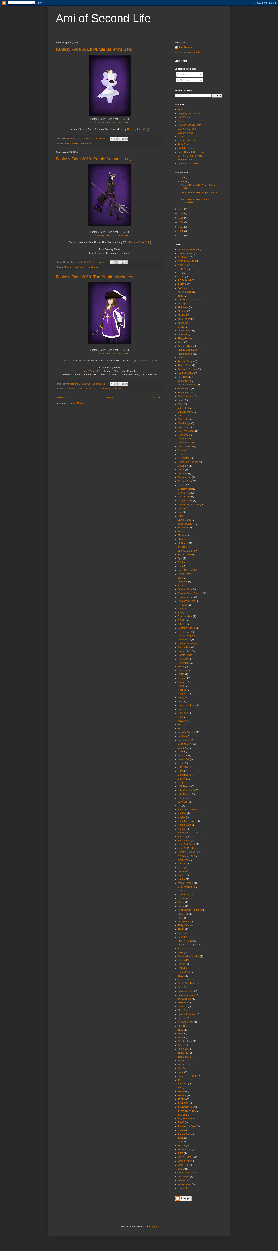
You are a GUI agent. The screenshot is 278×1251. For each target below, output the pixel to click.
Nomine (182, 871)
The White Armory (187, 1110)
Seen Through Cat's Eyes (191, 152)
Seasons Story (185, 999)
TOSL (181, 1138)
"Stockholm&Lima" (187, 261)
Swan (181, 1072)
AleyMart (182, 315)
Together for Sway (187, 1126)
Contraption (184, 435)
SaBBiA (182, 975)
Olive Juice (183, 894)
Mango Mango (185, 825)
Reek (180, 952)
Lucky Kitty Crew (186, 140)
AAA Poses (183, 288)
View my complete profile (188, 52)
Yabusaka (183, 1180)
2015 (181, 218)
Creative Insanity (186, 442)
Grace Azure (184, 639)
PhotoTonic (183, 921)
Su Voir (181, 1060)
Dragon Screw (185, 500)
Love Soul (183, 802)
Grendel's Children (187, 643)
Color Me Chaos (186, 431)
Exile (180, 577)
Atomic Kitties (185, 365)
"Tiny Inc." (183, 268)
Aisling (181, 303)
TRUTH (182, 1145)
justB (180, 716)
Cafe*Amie (183, 408)
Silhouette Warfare (187, 1014)
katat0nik (182, 720)
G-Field (181, 624)
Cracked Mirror (185, 438)
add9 (180, 296)
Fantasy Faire (185, 589)
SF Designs (184, 1002)
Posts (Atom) (76, 403)
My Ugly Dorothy (186, 856)
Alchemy (182, 311)
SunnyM (182, 1064)
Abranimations (185, 292)
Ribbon (181, 964)
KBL (180, 724)
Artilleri (181, 357)
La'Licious (183, 748)
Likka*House (184, 774)
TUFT (180, 1153)
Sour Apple (183, 1045)
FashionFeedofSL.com (189, 125)
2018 (181, 177)
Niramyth (182, 867)
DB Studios (183, 458)
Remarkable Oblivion (189, 956)
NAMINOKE (184, 859)
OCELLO (182, 890)
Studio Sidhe (184, 1057)
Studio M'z (183, 1053)
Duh (180, 512)
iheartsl (181, 678)
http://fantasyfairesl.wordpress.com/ (109, 122)
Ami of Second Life (103, 18)
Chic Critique (184, 117)
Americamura (185, 330)
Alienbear (183, 323)
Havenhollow (184, 651)
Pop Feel (182, 933)
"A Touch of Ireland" (73, 388)
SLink (181, 1033)
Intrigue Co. (184, 693)
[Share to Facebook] (123, 139)
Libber (181, 763)
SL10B (181, 1026)
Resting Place (185, 960)
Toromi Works (185, 1134)
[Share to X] (119, 139)
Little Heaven (184, 794)
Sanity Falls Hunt (186, 983)
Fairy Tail (182, 585)
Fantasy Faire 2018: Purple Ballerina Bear (94, 49)
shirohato (182, 1006)
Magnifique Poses (187, 821)
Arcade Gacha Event (188, 350)
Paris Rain (183, 144)
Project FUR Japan (187, 944)
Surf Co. (182, 1068)
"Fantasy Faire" (71, 143)
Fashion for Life (186, 597)
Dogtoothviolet (185, 489)
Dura (180, 516)
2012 (181, 231)
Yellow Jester (184, 1184)
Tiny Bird (182, 1114)
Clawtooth (183, 419)
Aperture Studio (186, 346)
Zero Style (183, 1188)
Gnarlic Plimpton (186, 635)
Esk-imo (182, 562)
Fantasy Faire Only (137, 129)
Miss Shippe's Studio (188, 832)
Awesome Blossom (187, 369)
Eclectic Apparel (186, 523)
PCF (180, 917)
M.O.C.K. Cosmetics (188, 809)
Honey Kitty (183, 662)
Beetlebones (184, 380)
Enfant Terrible (185, 554)
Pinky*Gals (183, 925)
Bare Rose (85, 267)
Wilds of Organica (187, 1172)
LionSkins (183, 778)
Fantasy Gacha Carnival (190, 593)
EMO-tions (183, 543)
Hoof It (181, 666)
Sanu (180, 987)
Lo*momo (183, 798)
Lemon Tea (183, 759)
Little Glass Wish (186, 790)
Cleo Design (184, 423)
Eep (180, 531)
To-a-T (181, 1122)
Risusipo (182, 968)
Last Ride (183, 755)
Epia (180, 558)
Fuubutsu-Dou (185, 616)
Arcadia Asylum (186, 354)
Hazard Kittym (185, 655)
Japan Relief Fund (187, 705)
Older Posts (157, 397)
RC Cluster (183, 948)
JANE (181, 701)
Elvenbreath (184, 539)
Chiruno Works (185, 411)
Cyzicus (182, 450)
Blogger (153, 1226)
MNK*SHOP (184, 840)
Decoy (181, 469)
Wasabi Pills (95, 371)
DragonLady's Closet (188, 504)
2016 (181, 213)
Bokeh (181, 400)
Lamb (181, 751)
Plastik (181, 929)
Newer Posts (63, 397)
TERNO (182, 1099)
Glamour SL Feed (187, 128)
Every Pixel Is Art (186, 570)
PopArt (181, 937)
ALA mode (183, 307)
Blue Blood (183, 392)
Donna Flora (184, 493)
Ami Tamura (185, 47)
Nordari (182, 879)
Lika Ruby (183, 767)
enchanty (182, 547)
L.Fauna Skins (185, 744)
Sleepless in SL (186, 159)
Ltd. (180, 805)
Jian (180, 709)
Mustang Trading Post (189, 852)
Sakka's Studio (185, 979)
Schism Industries (187, 995)
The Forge (183, 1103)
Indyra (181, 686)
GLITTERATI (184, 632)
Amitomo (182, 334)
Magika (181, 817)
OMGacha (183, 898)
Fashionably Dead (187, 601)
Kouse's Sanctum (187, 732)
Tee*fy (181, 1087)
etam (180, 566)
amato (181, 326)
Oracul (181, 902)
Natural (181, 863)
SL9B (180, 1029)
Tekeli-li (182, 1091)
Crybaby (182, 121)
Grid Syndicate (185, 132)
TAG (180, 1080)
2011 (181, 235)
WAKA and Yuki (186, 1157)
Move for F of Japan (188, 848)
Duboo (181, 508)
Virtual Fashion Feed (188, 163)
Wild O (181, 1168)
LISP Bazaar (184, 786)
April (183, 181)
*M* (180, 272)
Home (110, 397)
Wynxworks (183, 1176)
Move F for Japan (187, 844)
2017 (181, 209)
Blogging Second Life (189, 113)
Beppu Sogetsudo (187, 384)
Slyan (181, 1037)
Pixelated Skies (186, 148)
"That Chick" (184, 265)
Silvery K (182, 1018)
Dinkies (182, 485)
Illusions (182, 682)
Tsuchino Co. (184, 1149)
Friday (181, 612)
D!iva (180, 454)
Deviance (183, 473)
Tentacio (182, 1095)
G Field (181, 620)
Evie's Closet (184, 574)
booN (180, 404)
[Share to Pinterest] (126, 139)
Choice (181, 415)
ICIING (181, 674)
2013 (181, 226)
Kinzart (181, 728)
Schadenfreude (186, 991)
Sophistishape (185, 1041)
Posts (182, 74)
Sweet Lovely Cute (187, 1076)
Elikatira (99, 253)
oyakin (181, 906)
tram (180, 1141)
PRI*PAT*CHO (185, 941)
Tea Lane (182, 1083)
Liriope (181, 782)
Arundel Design (186, 361)
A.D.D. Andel (184, 280)
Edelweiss (183, 527)
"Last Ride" (104, 388)
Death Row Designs (188, 462)
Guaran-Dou (86, 143)
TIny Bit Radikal (186, 1118)
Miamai (181, 829)
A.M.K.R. (182, 284)
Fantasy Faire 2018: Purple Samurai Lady (94, 158)
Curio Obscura (185, 446)
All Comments (186, 80)
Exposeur (183, 581)
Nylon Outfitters (185, 883)
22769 (181, 276)
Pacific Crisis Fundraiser (190, 910)
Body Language (186, 396)
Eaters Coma (184, 519)
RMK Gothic (184, 971)
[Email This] (112, 139)
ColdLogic (183, 427)
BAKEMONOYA (186, 373)
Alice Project (184, 319)
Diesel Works (184, 477)
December (183, 465)
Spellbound (184, 1049)
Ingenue (182, 690)
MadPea (182, 813)
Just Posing (184, 713)
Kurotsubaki (184, 740)
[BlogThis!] (116, 139)
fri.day (181, 608)
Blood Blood (184, 388)
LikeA (181, 771)
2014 (181, 222)
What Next (183, 1165)
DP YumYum (184, 496)
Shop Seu (183, 1010)
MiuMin (181, 836)
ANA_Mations (185, 338)
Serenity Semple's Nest (190, 156)
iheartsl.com (184, 136)
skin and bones (185, 1022)
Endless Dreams (186, 551)
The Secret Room (187, 1107)
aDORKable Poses (187, 299)
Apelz (181, 342)
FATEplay (182, 605)
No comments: (99, 139)
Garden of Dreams (187, 628)
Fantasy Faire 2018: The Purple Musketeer (95, 276)
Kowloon (182, 736)
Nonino (181, 875)
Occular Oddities (186, 887)
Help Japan (184, 659)
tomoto (181, 1130)
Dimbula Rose (185, 481)
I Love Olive (184, 670)
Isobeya (182, 697)
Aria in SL (183, 109)
